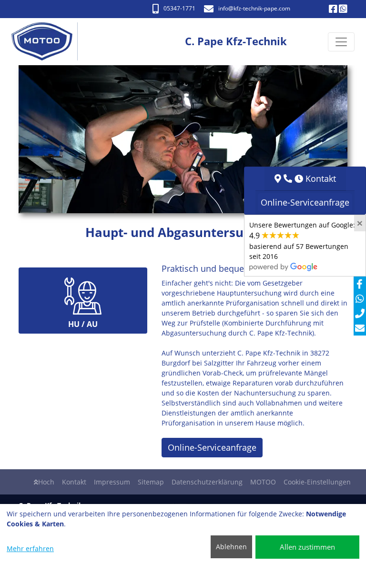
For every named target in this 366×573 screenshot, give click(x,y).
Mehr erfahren (30, 548)
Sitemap (151, 481)
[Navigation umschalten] (341, 41)
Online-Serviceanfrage (212, 447)
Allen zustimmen (307, 547)
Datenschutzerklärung (207, 481)
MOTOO (263, 481)
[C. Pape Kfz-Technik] (46, 41)
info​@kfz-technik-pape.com (254, 8)
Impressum (112, 481)
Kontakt (74, 481)
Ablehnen (231, 546)
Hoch (46, 481)
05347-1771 (179, 8)
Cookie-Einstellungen (317, 481)
